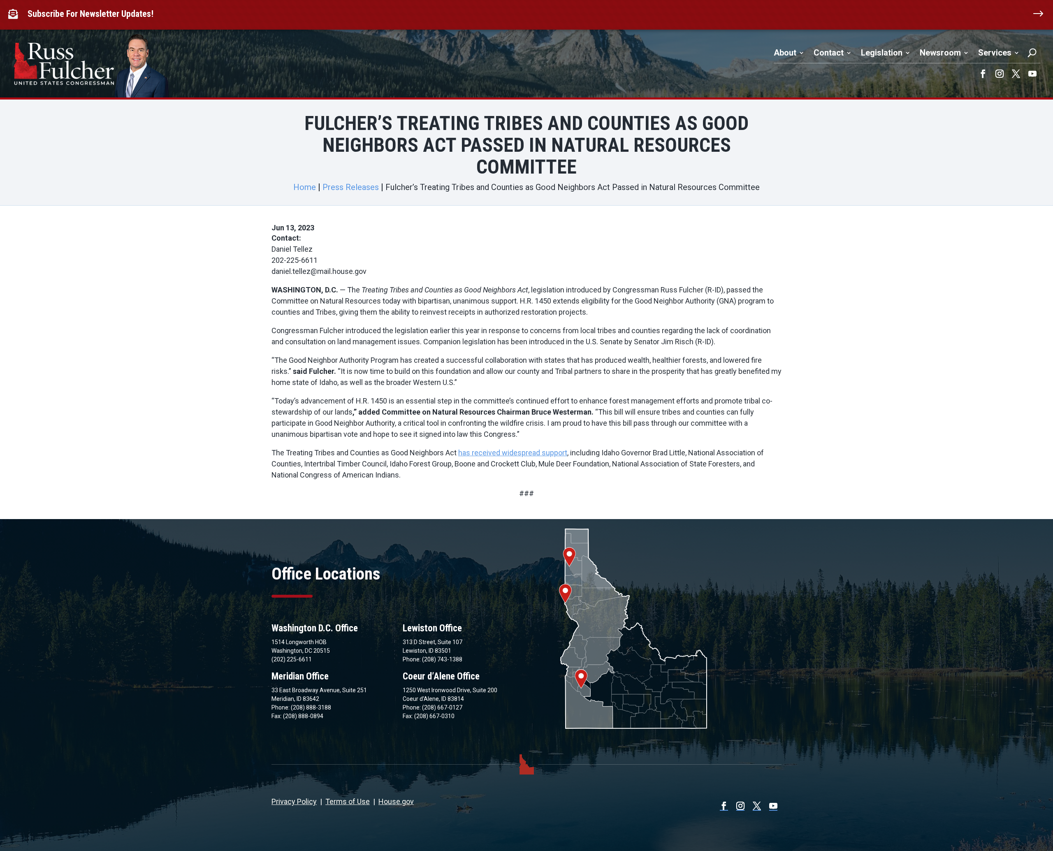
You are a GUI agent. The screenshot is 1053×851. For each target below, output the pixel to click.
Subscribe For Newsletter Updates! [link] (90, 14)
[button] (983, 73)
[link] (14, 14)
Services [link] (994, 53)
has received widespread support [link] (512, 452)
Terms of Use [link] (347, 801)
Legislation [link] (881, 53)
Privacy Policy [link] (294, 801)
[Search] (1032, 52)
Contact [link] (829, 53)
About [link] (785, 53)
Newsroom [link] (940, 53)
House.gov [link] (396, 801)
